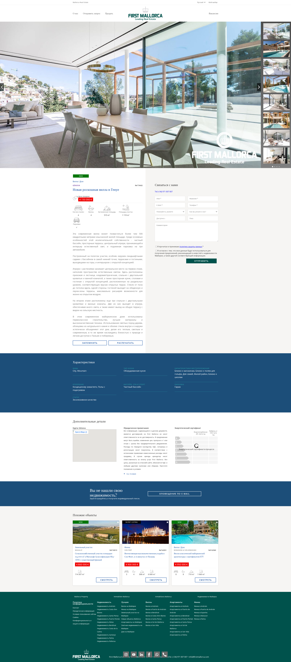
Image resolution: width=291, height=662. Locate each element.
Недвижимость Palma (105, 638)
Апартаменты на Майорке (131, 622)
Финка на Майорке (128, 609)
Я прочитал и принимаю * (180, 246)
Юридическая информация (83, 611)
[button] (273, 167)
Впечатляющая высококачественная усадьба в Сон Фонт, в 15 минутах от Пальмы (144, 555)
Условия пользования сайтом (84, 614)
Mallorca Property (81, 597)
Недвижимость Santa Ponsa (107, 616)
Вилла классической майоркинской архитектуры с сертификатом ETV (189, 555)
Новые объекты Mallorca (131, 619)
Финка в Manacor (201, 616)
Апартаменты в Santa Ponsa (181, 622)
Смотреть (106, 580)
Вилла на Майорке (128, 606)
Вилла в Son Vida (152, 625)
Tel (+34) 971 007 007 (164, 191)
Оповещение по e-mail (174, 493)
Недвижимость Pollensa (106, 641)
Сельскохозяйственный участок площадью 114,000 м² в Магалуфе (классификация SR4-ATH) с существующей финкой (95, 556)
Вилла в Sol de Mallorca (155, 622)
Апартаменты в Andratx (179, 606)
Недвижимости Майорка (207, 597)
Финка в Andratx (200, 606)
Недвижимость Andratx (106, 606)
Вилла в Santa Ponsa (154, 619)
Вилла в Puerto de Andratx (156, 609)
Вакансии (213, 13)
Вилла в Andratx (152, 606)
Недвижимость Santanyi (106, 635)
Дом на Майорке (127, 632)
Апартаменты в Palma (178, 635)
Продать (109, 13)
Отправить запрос (91, 13)
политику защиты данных (190, 246)
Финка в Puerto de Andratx (204, 609)
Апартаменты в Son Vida (179, 632)
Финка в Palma (200, 619)
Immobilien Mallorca (121, 597)
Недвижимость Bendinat (106, 625)
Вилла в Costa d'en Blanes (156, 616)
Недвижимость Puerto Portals (108, 619)
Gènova (76, 185)
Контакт (76, 608)
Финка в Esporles (200, 612)
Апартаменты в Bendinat (179, 616)
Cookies (76, 617)
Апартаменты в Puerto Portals (181, 619)
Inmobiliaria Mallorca (163, 597)
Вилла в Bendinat (152, 612)
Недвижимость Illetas (105, 622)
